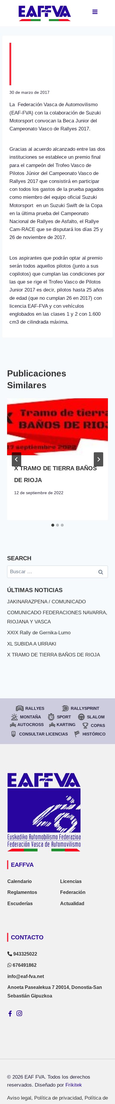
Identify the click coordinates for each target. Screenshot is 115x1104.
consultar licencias (43, 734)
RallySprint (85, 708)
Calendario (19, 881)
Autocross (30, 724)
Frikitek (73, 1085)
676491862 (24, 965)
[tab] (52, 525)
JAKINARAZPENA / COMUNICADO (46, 602)
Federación (73, 892)
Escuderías (20, 903)
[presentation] (57, 426)
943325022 (24, 953)
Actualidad (72, 903)
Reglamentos (22, 892)
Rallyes (34, 708)
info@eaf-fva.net (25, 976)
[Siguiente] (98, 459)
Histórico (94, 734)
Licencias (71, 881)
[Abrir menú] (94, 11)
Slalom (96, 717)
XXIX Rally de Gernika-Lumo (38, 632)
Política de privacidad (58, 1098)
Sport (64, 717)
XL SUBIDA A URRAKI (31, 644)
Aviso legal (19, 1098)
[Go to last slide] (16, 459)
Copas (98, 725)
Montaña (30, 717)
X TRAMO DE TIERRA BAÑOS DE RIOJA (53, 655)
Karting (66, 724)
